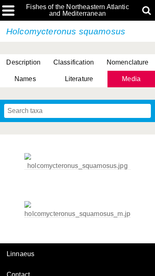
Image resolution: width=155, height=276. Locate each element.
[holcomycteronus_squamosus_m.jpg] (77, 214)
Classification (73, 62)
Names (25, 78)
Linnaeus (20, 254)
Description (23, 62)
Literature (79, 78)
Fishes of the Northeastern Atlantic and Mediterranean (77, 10)
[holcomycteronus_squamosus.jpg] (77, 166)
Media (131, 78)
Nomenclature (128, 62)
